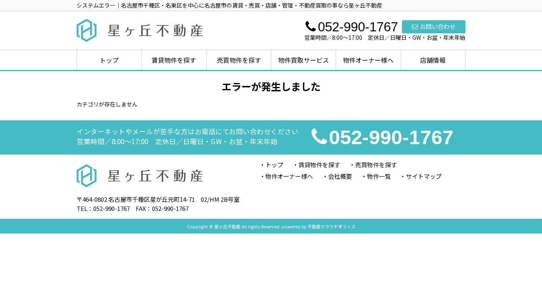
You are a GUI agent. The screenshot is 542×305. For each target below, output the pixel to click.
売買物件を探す (239, 60)
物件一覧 (379, 176)
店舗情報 (433, 60)
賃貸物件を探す (174, 60)
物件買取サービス (303, 60)
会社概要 (340, 176)
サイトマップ (424, 176)
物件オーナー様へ (368, 60)
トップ (109, 60)
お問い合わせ (438, 26)
